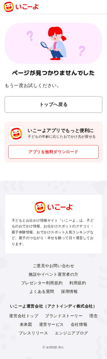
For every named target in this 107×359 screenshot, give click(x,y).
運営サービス (51, 324)
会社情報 (79, 324)
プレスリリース (33, 333)
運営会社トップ (23, 315)
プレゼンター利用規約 (42, 283)
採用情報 (69, 291)
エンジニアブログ (71, 333)
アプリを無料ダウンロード (53, 151)
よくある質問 (41, 291)
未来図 (26, 324)
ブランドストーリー (63, 315)
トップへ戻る (53, 104)
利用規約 (77, 283)
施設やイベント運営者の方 (53, 274)
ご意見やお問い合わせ (53, 265)
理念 (93, 315)
